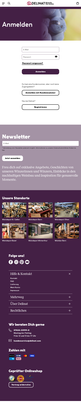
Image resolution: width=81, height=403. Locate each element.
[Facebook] (11, 262)
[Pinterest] (22, 262)
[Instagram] (16, 262)
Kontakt (13, 278)
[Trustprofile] (25, 378)
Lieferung (14, 284)
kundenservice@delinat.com (27, 341)
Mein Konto (15, 287)
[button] (4, 3)
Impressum (14, 290)
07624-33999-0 (21, 330)
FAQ (12, 281)
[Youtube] (27, 262)
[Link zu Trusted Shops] (12, 378)
